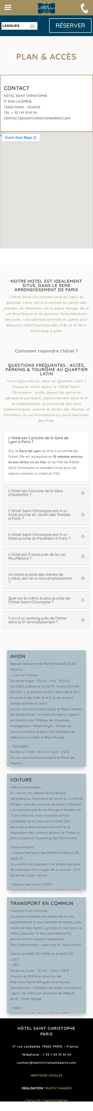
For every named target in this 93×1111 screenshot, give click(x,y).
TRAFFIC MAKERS (58, 1088)
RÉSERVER (70, 25)
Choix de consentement (46, 1101)
